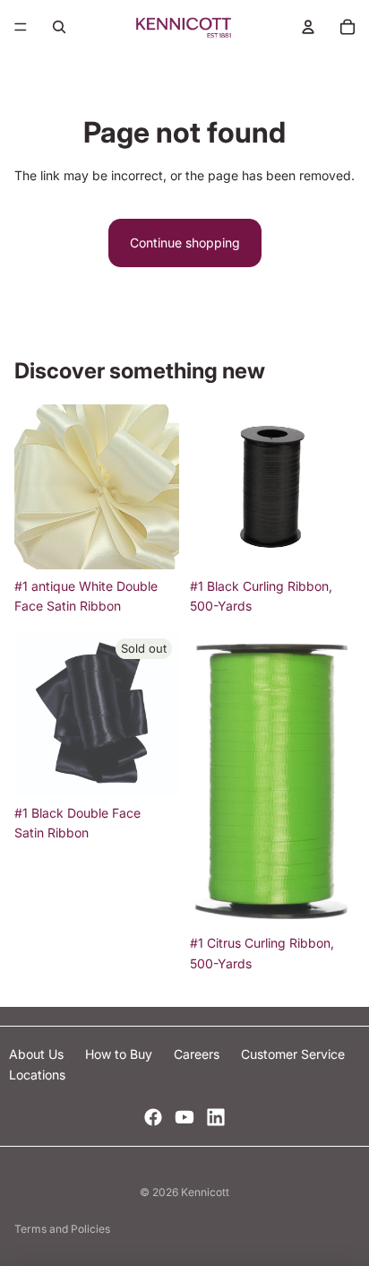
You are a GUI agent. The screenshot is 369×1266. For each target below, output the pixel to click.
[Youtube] (184, 1117)
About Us (38, 1054)
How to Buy (120, 1054)
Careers (198, 1054)
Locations (37, 1074)
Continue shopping (185, 242)
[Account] (308, 27)
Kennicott (205, 1192)
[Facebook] (153, 1117)
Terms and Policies (62, 1229)
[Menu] (20, 27)
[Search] (59, 27)
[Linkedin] (216, 1117)
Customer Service (293, 1054)
